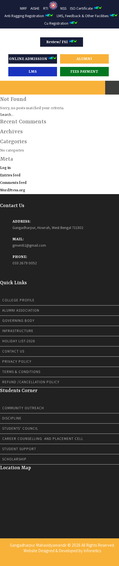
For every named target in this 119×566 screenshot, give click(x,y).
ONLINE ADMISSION (28, 59)
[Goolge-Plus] (63, 561)
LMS (33, 71)
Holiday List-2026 (18, 341)
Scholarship (14, 459)
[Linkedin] (59, 561)
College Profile (18, 300)
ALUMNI (84, 59)
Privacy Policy (17, 361)
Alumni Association (20, 310)
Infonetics (92, 550)
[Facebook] (52, 561)
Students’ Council (20, 428)
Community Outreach (23, 408)
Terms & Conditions (21, 371)
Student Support (19, 449)
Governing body (18, 320)
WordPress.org (12, 190)
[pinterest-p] (66, 561)
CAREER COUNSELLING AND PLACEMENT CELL (42, 438)
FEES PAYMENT (84, 71)
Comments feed (13, 183)
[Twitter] (56, 561)
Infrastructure (17, 330)
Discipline (12, 418)
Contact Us (13, 351)
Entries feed (10, 175)
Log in (5, 168)
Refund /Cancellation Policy (31, 382)
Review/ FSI (57, 42)
